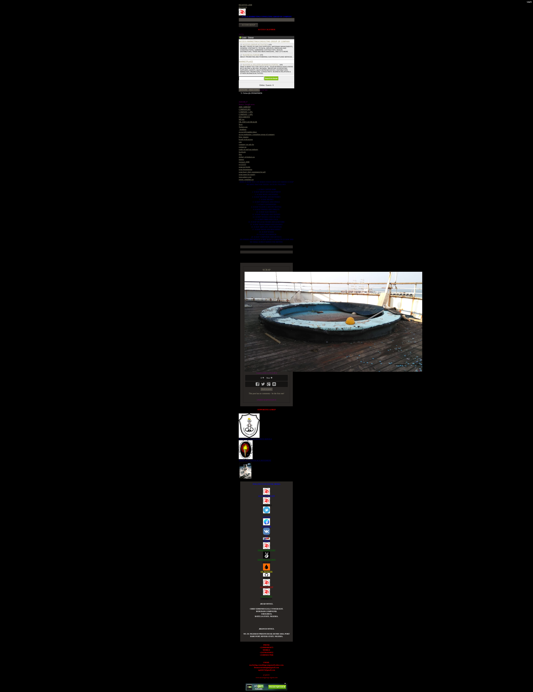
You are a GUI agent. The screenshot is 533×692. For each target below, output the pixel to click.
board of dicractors (246, 139)
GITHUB (266, 578)
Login (244, 37)
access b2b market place (248, 132)
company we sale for (246, 144)
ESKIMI (266, 541)
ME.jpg (241, 119)
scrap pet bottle (244, 167)
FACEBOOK (266, 526)
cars (240, 142)
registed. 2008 (244, 162)
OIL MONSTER (266, 572)
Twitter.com (243, 127)
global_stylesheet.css (247, 157)
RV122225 (243, 7)
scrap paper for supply (247, 174)
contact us (242, 147)
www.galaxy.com (245, 177)
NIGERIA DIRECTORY (266, 550)
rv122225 (242, 164)
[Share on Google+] (269, 385)
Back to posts (267, 389)
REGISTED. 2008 (245, 5)
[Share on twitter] (263, 385)
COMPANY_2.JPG (246, 114)
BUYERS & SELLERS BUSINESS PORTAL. (261, 65)
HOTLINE (243, 90)
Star (268, 378)
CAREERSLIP (266, 505)
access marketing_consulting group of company (257, 134)
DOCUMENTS (244, 117)
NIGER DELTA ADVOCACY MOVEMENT (255, 460)
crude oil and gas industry (248, 149)
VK (266, 536)
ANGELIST (266, 562)
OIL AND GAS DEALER (248, 122)
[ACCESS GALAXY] (245, 470)
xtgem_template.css (246, 179)
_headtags (242, 129)
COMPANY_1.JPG (246, 112)
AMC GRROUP (245, 107)
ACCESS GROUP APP (266, 496)
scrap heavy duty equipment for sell (252, 172)
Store (241, 124)
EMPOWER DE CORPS (267, 560)
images (241, 159)
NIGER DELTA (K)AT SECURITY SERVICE (255, 439)
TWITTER (267, 517)
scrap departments (245, 169)
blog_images (243, 137)
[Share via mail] (274, 385)
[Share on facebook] (258, 385)
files (240, 154)
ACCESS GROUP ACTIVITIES (255, 44)
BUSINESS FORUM (251, 55)
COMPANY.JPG (245, 109)
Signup (251, 37)
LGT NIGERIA (266, 596)
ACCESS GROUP (266, 587)
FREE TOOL (254, 90)
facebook (242, 152)
